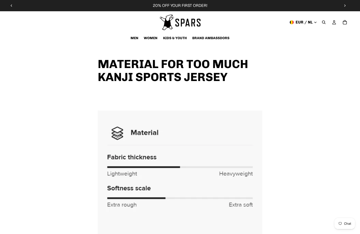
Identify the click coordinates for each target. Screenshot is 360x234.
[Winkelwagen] (344, 22)
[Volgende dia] (344, 5)
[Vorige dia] (11, 5)
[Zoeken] (323, 22)
